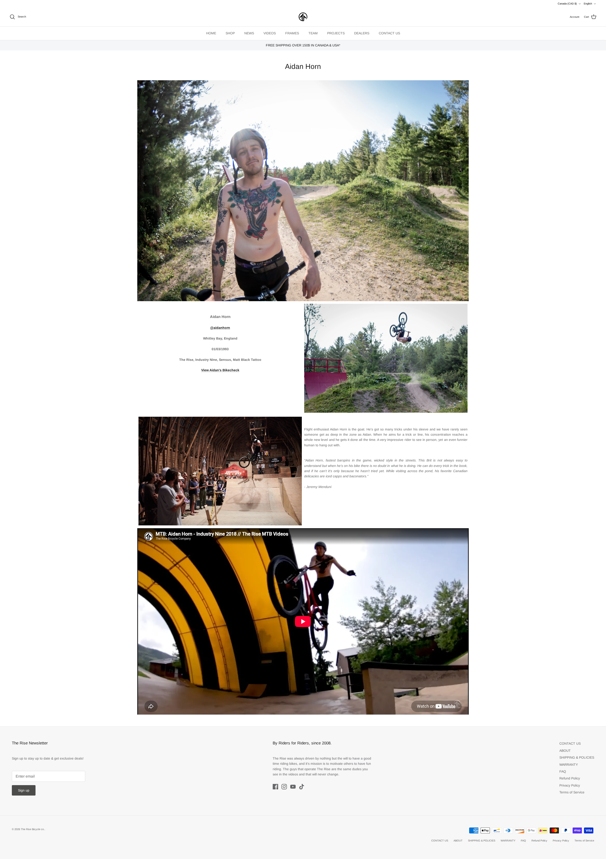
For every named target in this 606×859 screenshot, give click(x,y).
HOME (211, 33)
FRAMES (292, 33)
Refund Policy (569, 778)
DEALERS (361, 33)
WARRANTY (568, 764)
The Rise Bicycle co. (33, 829)
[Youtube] (293, 786)
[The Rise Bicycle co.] (303, 17)
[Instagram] (284, 786)
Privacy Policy (569, 785)
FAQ (562, 771)
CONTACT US (389, 33)
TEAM (313, 33)
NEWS (249, 33)
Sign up (23, 790)
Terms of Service (571, 792)
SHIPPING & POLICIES (576, 757)
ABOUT (565, 750)
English (588, 3)
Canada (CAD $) (567, 3)
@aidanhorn (220, 328)
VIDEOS (269, 33)
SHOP (230, 33)
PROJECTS (336, 33)
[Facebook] (275, 786)
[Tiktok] (301, 786)
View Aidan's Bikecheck (220, 370)
